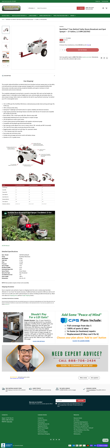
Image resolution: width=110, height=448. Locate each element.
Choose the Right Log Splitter (81, 424)
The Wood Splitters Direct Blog (81, 430)
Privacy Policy (41, 430)
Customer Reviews (42, 420)
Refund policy (77, 434)
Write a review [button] (83, 377)
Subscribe (81, 400)
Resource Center (78, 418)
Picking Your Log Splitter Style (81, 426)
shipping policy (13, 295)
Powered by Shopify (19, 445)
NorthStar (61, 26)
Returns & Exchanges (43, 428)
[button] (62, 38)
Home (3, 19)
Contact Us (97, 1)
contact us (7, 304)
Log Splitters (5, 15)
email (74, 390)
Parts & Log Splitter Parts (19, 15)
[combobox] (60, 8)
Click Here (9, 421)
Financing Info (41, 422)
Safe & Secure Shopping (44, 434)
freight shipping (26, 295)
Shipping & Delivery (42, 426)
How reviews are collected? (17, 378)
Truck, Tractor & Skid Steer (60, 15)
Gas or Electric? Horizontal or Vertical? (83, 428)
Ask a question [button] (94, 377)
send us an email (87, 57)
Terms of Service (78, 432)
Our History (76, 420)
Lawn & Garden (32, 15)
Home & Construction (44, 15)
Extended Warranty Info (43, 424)
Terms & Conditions (43, 432)
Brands (72, 15)
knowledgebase (92, 390)
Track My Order (105, 1)
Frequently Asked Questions (81, 422)
